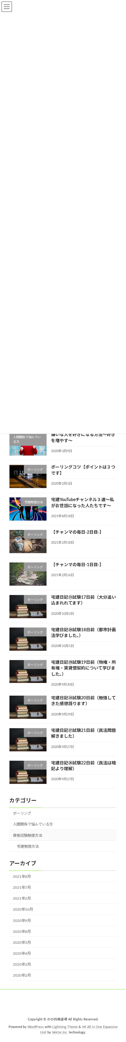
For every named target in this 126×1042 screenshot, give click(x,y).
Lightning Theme (65, 1027)
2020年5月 (22, 942)
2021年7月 (22, 887)
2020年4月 (22, 953)
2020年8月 (22, 931)
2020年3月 (22, 964)
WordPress (36, 1027)
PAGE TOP (116, 1004)
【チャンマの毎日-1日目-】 (77, 565)
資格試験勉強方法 (27, 835)
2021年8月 (22, 876)
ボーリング (22, 813)
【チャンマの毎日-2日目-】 (77, 532)
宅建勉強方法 (28, 846)
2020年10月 (23, 909)
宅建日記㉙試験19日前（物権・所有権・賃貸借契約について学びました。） (83, 668)
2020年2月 (22, 975)
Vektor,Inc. (60, 1032)
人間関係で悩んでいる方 (33, 824)
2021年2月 (22, 898)
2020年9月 (22, 920)
